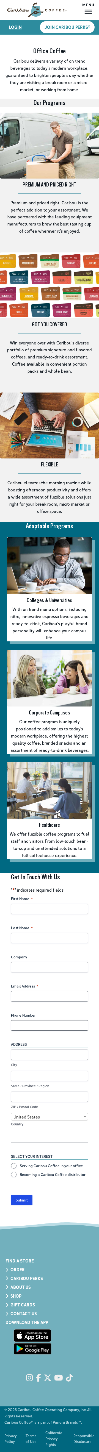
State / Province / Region (30, 1086)
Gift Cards (22, 1305)
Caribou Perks (26, 1278)
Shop (15, 1296)
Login (15, 27)
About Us (20, 1287)
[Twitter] (47, 1378)
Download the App (27, 1322)
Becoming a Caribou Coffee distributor (53, 1174)
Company (19, 957)
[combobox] (49, 1116)
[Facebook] (38, 1378)
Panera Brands (65, 1422)
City (14, 1064)
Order (17, 1269)
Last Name (22, 927)
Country (17, 1124)
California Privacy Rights (53, 1438)
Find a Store (20, 1261)
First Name (22, 898)
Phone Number (23, 1015)
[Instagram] (29, 1378)
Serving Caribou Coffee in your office (51, 1165)
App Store (32, 1335)
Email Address (24, 986)
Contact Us (23, 1313)
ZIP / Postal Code (24, 1107)
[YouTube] (58, 1378)
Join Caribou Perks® (67, 27)
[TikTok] (69, 1378)
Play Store (32, 1348)
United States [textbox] (26, 1117)
